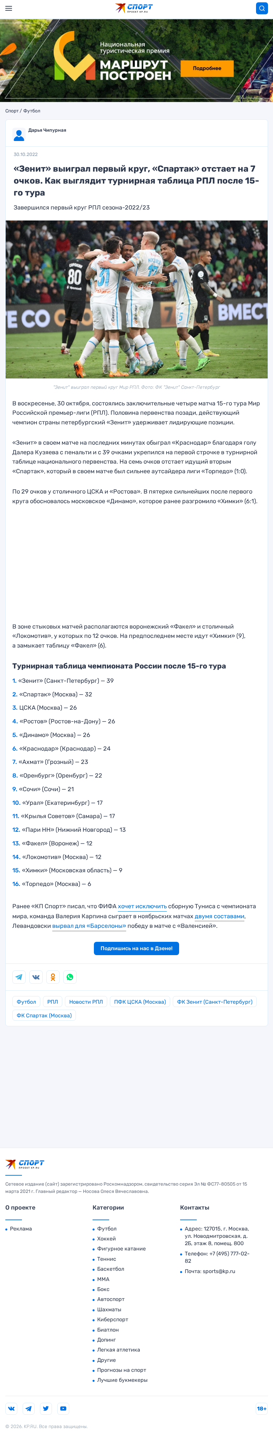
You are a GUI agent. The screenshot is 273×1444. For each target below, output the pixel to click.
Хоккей (106, 1238)
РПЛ (52, 1002)
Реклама (21, 1229)
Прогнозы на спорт (121, 1370)
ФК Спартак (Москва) (44, 1015)
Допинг (106, 1340)
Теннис (106, 1259)
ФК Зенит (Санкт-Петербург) (214, 1002)
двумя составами (219, 916)
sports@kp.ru (219, 1271)
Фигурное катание (121, 1248)
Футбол (31, 111)
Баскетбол (110, 1269)
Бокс (103, 1289)
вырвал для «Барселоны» (89, 926)
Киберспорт (112, 1319)
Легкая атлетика (118, 1350)
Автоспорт (111, 1299)
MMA (103, 1279)
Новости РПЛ (86, 1002)
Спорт (12, 111)
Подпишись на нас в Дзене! (136, 948)
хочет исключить (142, 906)
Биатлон (108, 1330)
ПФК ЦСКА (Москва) (140, 1002)
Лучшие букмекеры (122, 1380)
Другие (106, 1360)
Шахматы (109, 1309)
